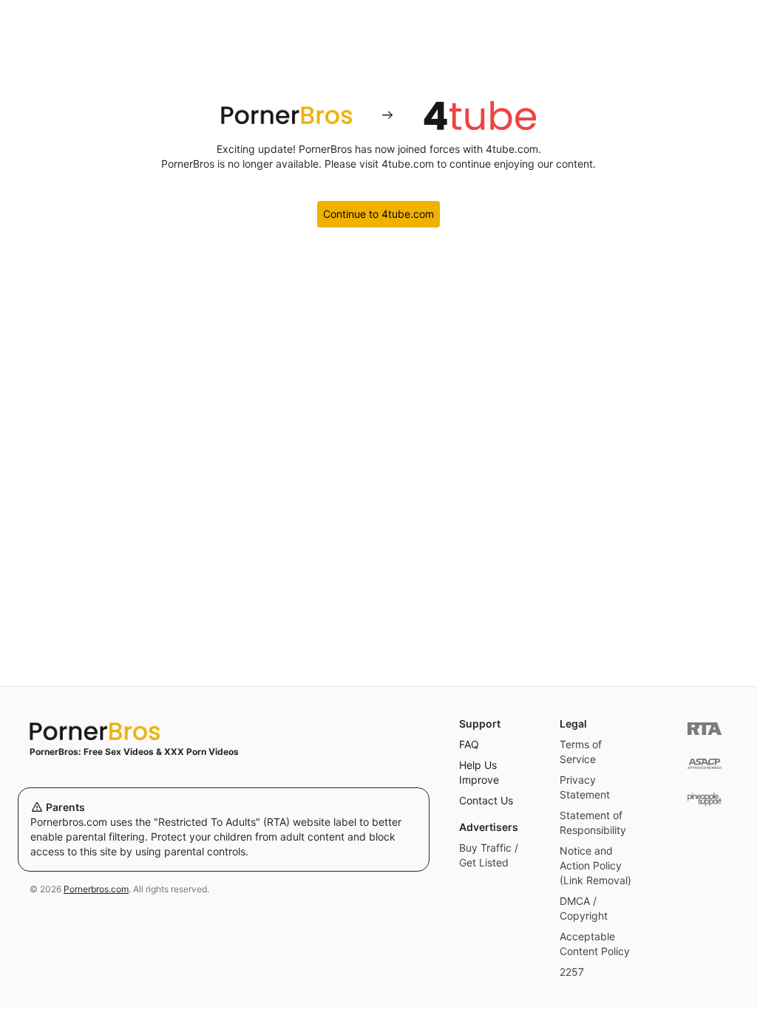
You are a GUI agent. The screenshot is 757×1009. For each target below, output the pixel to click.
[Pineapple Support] (705, 799)
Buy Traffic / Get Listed (488, 855)
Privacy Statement (585, 787)
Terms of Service (581, 751)
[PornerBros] (286, 115)
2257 (572, 971)
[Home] (224, 731)
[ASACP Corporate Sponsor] (705, 764)
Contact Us (486, 800)
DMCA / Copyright (584, 908)
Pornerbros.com (96, 889)
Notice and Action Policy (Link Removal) (595, 865)
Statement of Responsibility (593, 822)
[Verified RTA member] (705, 728)
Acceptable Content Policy (595, 943)
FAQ (469, 744)
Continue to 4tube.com (378, 214)
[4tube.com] (480, 115)
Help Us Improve (479, 772)
